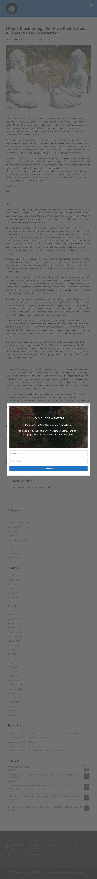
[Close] (86, 406)
